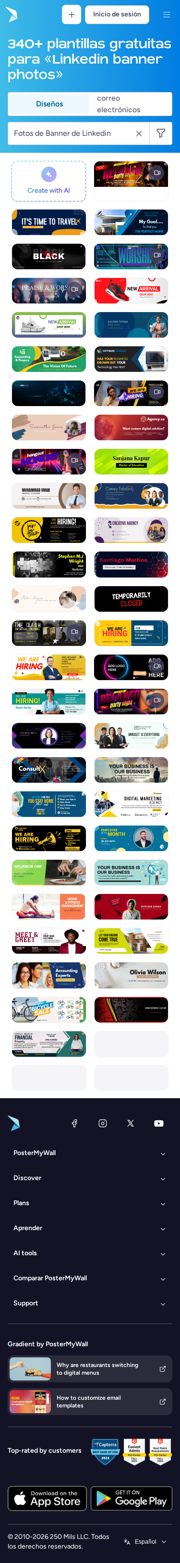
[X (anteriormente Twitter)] (130, 1123)
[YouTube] (158, 1123)
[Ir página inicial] (10, 14)
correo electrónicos (118, 104)
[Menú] (166, 14)
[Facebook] (74, 1123)
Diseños (49, 103)
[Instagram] (102, 1123)
